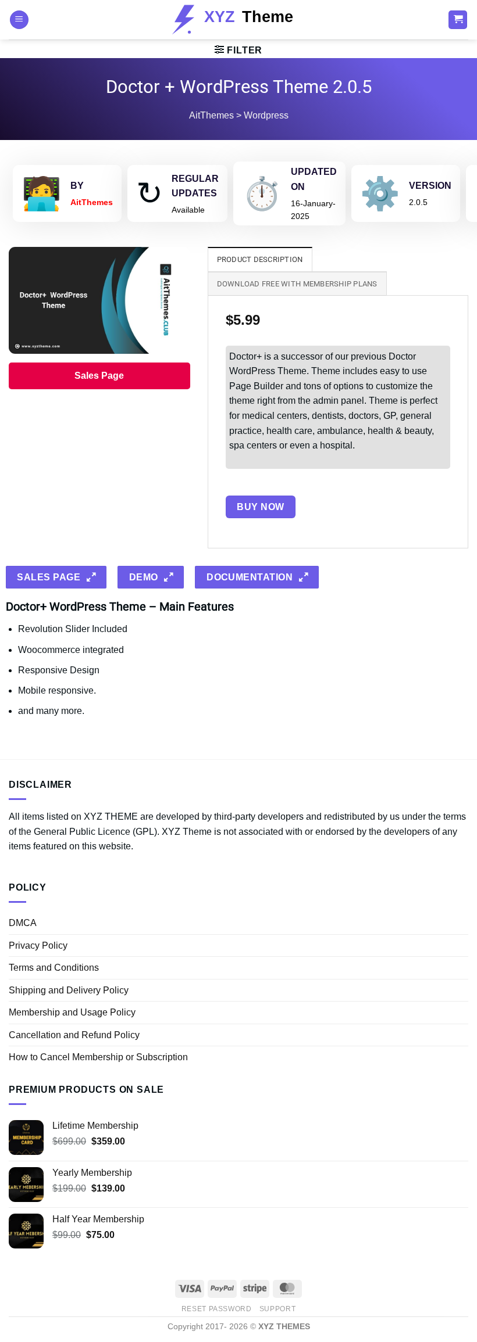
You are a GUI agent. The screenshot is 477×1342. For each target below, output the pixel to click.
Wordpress (266, 115)
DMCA (23, 923)
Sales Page (99, 376)
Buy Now (260, 507)
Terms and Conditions (54, 968)
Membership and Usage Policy (72, 1012)
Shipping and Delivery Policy (69, 990)
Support (277, 1309)
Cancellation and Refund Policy (74, 1035)
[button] (19, 20)
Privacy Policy (38, 945)
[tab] (260, 259)
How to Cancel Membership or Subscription (98, 1057)
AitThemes (211, 115)
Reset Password (216, 1309)
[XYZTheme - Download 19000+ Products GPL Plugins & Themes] (239, 20)
